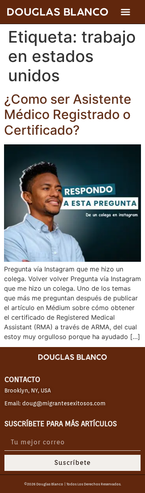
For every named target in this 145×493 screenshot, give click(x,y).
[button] (125, 12)
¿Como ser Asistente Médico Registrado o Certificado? (67, 114)
